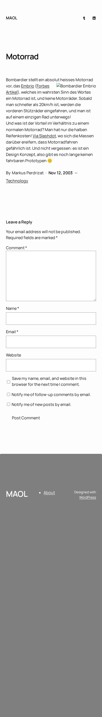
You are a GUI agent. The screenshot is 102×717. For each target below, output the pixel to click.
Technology (17, 180)
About (49, 492)
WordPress (87, 497)
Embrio (27, 86)
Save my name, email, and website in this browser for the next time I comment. (49, 381)
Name (12, 308)
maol (11, 18)
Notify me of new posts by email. (41, 404)
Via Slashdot (44, 136)
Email (12, 331)
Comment (16, 248)
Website (13, 355)
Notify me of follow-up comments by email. (51, 394)
